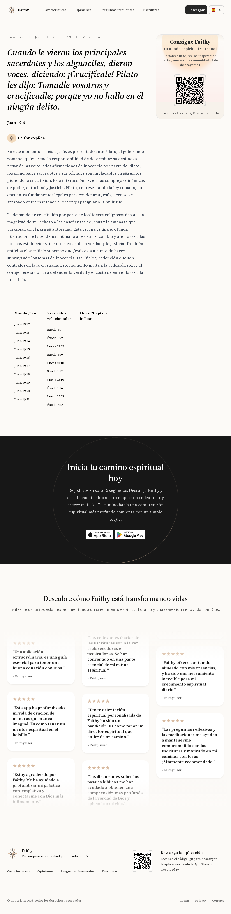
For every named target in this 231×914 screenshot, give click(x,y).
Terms (185, 900)
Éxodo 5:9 (54, 329)
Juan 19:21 (22, 399)
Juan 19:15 (22, 349)
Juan (38, 37)
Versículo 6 (91, 37)
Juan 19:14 (22, 341)
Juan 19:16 (22, 357)
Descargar (196, 10)
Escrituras (15, 37)
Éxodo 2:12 (55, 404)
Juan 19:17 (22, 366)
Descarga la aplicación (182, 852)
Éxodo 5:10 (55, 354)
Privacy (201, 900)
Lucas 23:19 (55, 379)
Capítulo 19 (62, 37)
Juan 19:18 (22, 374)
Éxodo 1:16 (55, 388)
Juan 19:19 (22, 382)
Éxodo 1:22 (55, 338)
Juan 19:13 (22, 332)
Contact (218, 900)
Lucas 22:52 (55, 396)
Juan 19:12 (22, 324)
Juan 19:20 (22, 391)
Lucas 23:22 (55, 346)
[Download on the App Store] (99, 534)
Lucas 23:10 (55, 363)
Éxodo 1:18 (55, 371)
